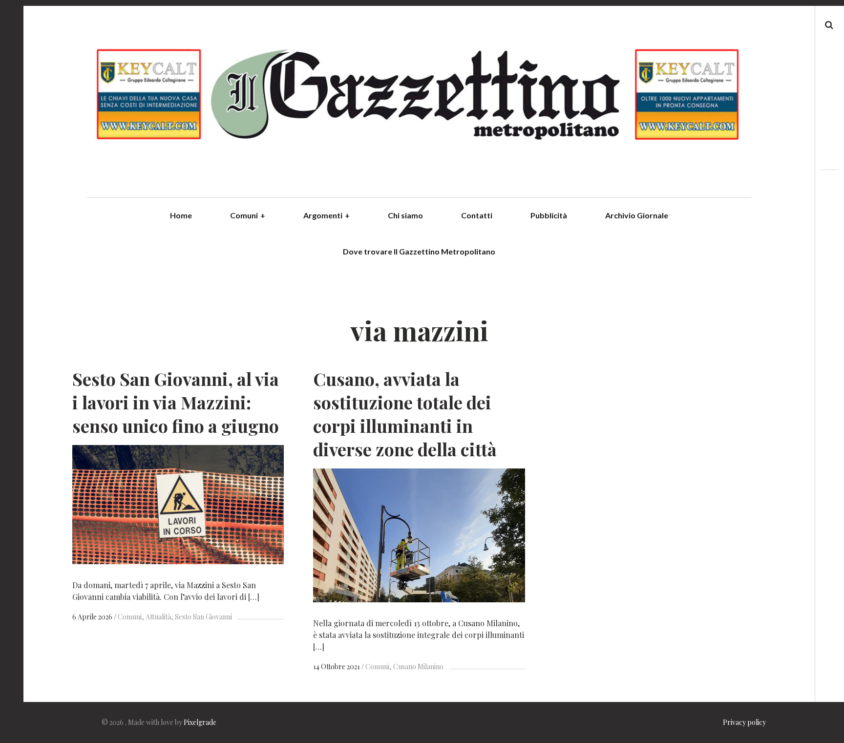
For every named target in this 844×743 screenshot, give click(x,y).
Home (181, 215)
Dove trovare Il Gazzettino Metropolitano (419, 251)
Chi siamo (405, 215)
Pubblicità (548, 215)
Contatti (476, 215)
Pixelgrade (200, 722)
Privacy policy (744, 722)
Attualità (158, 616)
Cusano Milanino (418, 666)
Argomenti (326, 215)
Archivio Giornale (636, 215)
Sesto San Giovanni (203, 616)
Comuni (247, 215)
